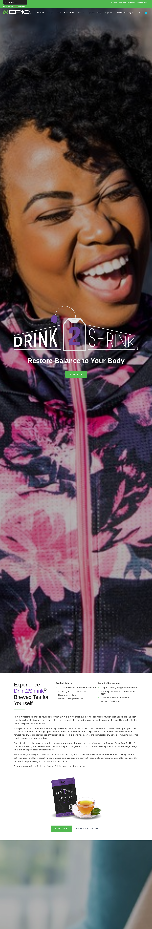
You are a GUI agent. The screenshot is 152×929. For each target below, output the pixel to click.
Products (69, 12)
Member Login (125, 12)
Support (108, 12)
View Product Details (87, 828)
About (81, 12)
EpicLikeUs (122, 3)
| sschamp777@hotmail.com (137, 3)
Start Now (76, 374)
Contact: (114, 3)
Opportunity (94, 12)
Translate (21, 7)
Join (58, 12)
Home (40, 12)
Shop (50, 12)
